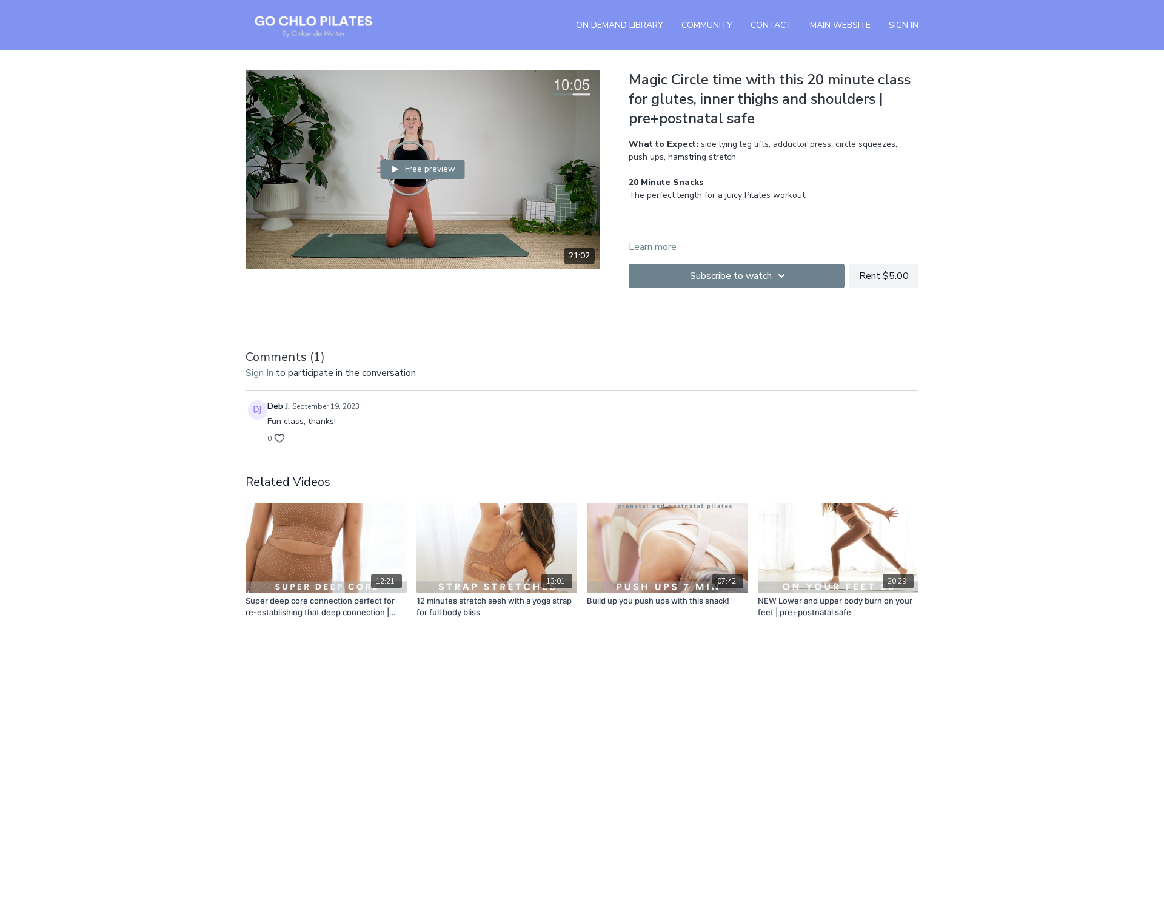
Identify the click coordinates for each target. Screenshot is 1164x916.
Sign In (903, 25)
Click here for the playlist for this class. (733, 220)
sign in (259, 373)
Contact (771, 25)
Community (706, 25)
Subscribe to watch (731, 276)
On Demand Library (619, 25)
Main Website (840, 25)
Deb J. (278, 406)
